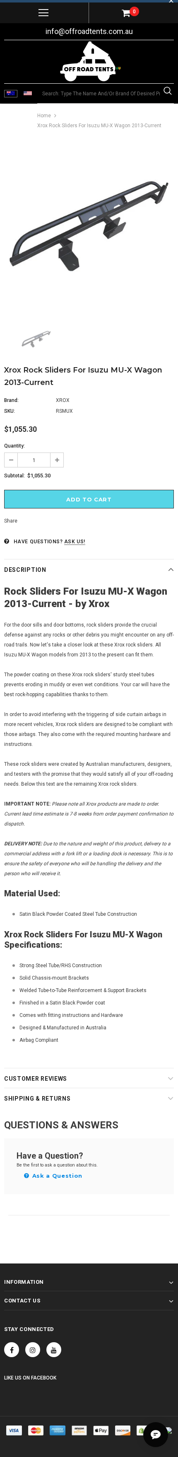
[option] (89, 226)
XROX (63, 400)
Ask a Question (56, 1175)
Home (44, 116)
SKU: (9, 411)
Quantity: (14, 446)
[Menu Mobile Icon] (43, 13)
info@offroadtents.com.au (89, 31)
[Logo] (90, 61)
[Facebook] (11, 1349)
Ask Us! (74, 542)
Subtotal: (14, 476)
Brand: (11, 400)
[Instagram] (32, 1349)
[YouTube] (53, 1349)
